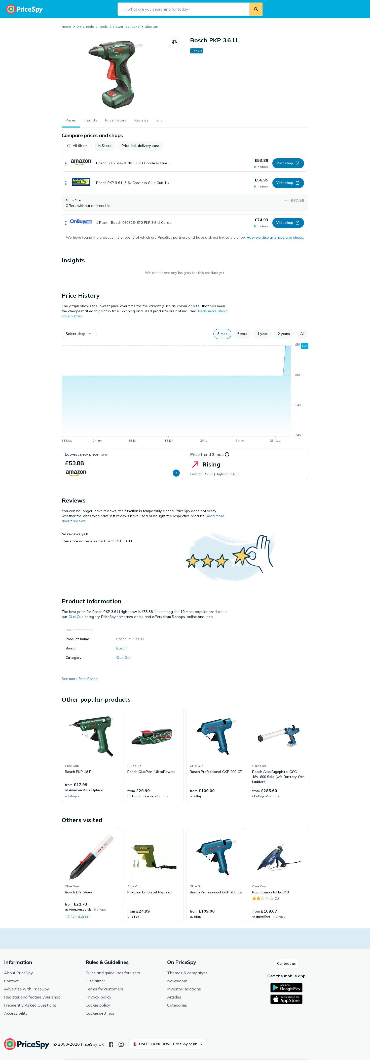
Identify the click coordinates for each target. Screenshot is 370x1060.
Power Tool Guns (126, 26)
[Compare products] (174, 41)
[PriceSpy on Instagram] (121, 1043)
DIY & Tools (85, 26)
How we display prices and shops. (275, 237)
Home (66, 26)
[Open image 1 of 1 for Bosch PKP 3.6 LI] (115, 74)
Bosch (121, 648)
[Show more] (66, 163)
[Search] (256, 9)
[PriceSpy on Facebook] (111, 1043)
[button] (77, 146)
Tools (103, 26)
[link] (91, 755)
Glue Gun (152, 26)
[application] (185, 393)
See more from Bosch (80, 678)
